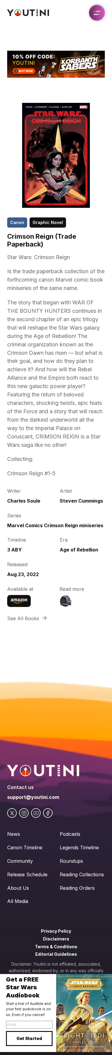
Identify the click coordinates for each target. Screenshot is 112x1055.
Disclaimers (56, 938)
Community (20, 861)
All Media (17, 901)
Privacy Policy (56, 931)
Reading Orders (77, 888)
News (13, 834)
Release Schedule (27, 874)
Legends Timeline (79, 847)
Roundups (71, 861)
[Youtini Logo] (28, 13)
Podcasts (70, 834)
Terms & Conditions (56, 946)
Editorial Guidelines (56, 954)
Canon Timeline (24, 847)
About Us (18, 888)
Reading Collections (82, 874)
